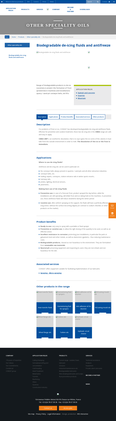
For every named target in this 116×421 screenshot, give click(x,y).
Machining (36, 379)
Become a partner (93, 375)
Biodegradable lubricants (67, 371)
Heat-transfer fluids (45, 307)
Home (14, 37)
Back (7, 37)
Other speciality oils (33, 37)
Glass (34, 382)
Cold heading (37, 368)
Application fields (40, 356)
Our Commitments (12, 366)
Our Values (10, 363)
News (88, 384)
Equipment (89, 366)
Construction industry (40, 387)
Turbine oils (64, 332)
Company (9, 356)
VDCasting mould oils (103, 307)
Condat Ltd (9, 368)
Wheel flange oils (45, 332)
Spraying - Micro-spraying (51, 273)
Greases (62, 366)
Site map (31, 414)
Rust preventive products (67, 376)
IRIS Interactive (82, 414)
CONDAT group (11, 371)
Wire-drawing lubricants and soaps (71, 374)
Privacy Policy (41, 414)
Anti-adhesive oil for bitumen (83, 307)
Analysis (89, 363)
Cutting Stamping (38, 360)
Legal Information (53, 414)
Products (21, 37)
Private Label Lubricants (94, 368)
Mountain (82, 98)
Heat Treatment (38, 371)
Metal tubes (37, 374)
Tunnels (35, 376)
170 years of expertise (13, 360)
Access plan (68, 408)
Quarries (81, 95)
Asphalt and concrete (86, 93)
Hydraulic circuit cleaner (83, 332)
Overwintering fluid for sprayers (64, 307)
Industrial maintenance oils (68, 368)
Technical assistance (93, 360)
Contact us (48, 408)
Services (89, 356)
